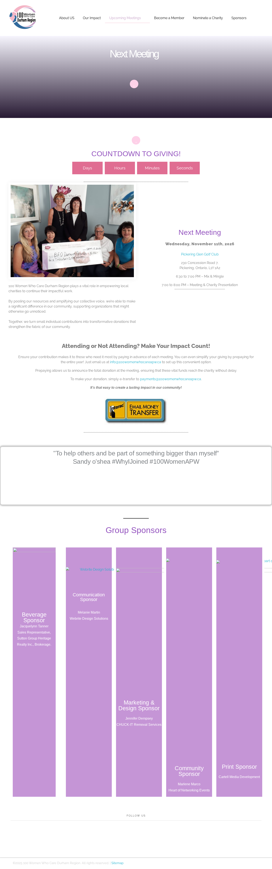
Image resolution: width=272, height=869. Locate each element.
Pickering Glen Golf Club (200, 254)
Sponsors (238, 18)
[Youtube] (159, 835)
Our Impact (92, 18)
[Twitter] (124, 835)
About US (66, 18)
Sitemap (117, 863)
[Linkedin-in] (147, 835)
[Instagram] (136, 835)
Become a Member (169, 18)
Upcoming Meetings (125, 18)
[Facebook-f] (112, 835)
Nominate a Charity (208, 18)
